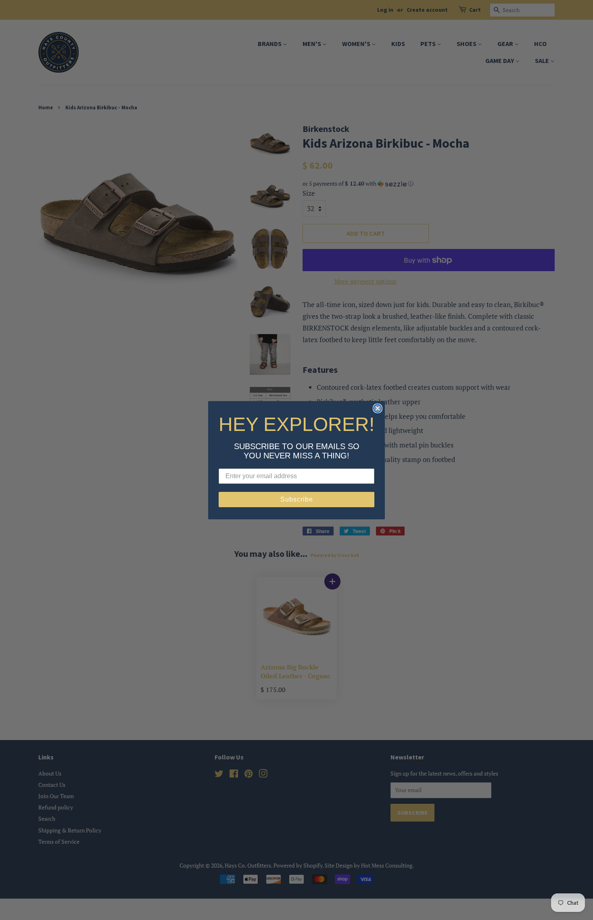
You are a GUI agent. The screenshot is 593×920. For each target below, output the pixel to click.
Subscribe (296, 499)
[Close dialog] (378, 408)
